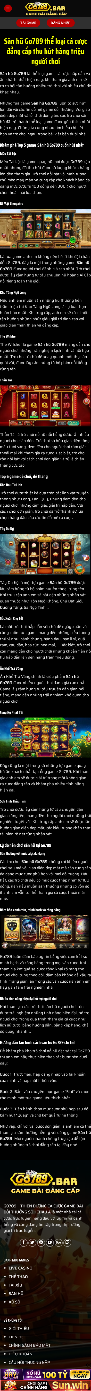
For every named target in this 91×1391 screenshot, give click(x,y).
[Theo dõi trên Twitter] (32, 1243)
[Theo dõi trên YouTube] (50, 1243)
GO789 (10, 1206)
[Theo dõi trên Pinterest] (41, 1243)
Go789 (51, 103)
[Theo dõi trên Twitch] (67, 1243)
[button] (8, 9)
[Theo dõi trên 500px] (59, 1243)
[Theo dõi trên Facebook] (24, 1243)
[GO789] (46, 8)
